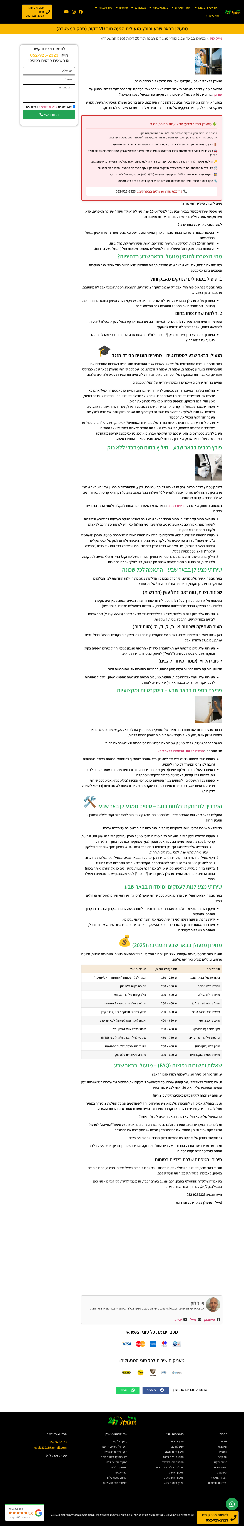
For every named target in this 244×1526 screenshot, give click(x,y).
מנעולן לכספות (160, 7)
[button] (156, 1390)
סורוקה (217, 94)
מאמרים (123, 7)
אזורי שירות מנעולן (208, 7)
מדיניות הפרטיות (48, 106)
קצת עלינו (214, 16)
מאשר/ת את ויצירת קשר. (48, 106)
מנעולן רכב (140, 7)
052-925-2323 (126, 191)
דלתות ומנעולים (183, 7)
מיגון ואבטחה (105, 7)
